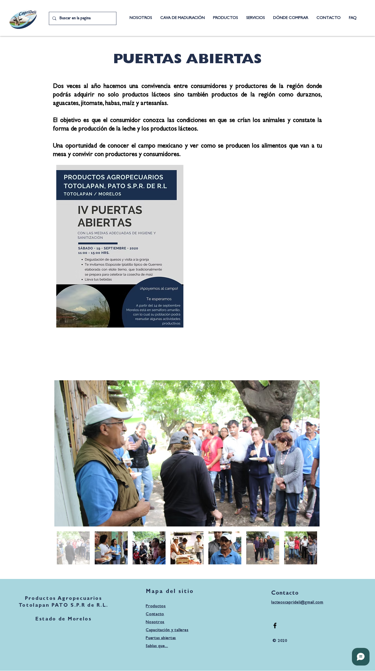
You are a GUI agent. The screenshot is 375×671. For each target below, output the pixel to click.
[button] (255, 18)
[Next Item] (310, 453)
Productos (156, 607)
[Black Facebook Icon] (275, 625)
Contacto (155, 614)
